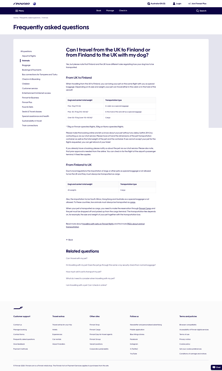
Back (70, 240)
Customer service (30, 88)
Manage (110, 10)
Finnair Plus (27, 102)
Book (98, 10)
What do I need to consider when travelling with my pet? (90, 278)
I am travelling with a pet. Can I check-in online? (86, 285)
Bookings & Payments (31, 70)
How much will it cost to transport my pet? (83, 272)
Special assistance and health (35, 116)
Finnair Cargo (145, 208)
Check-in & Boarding (31, 79)
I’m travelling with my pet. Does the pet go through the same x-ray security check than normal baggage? (111, 265)
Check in (123, 10)
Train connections (30, 125)
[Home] (21, 3)
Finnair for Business (30, 98)
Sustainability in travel (32, 121)
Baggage (26, 65)
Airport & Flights (29, 56)
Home (15, 18)
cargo (132, 202)
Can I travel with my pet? (76, 258)
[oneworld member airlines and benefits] (34, 3)
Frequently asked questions (30, 18)
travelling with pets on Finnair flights (98, 224)
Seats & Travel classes (32, 111)
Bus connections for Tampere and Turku (39, 74)
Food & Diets (27, 107)
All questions (26, 51)
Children (26, 84)
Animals (45, 18)
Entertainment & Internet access (36, 93)
